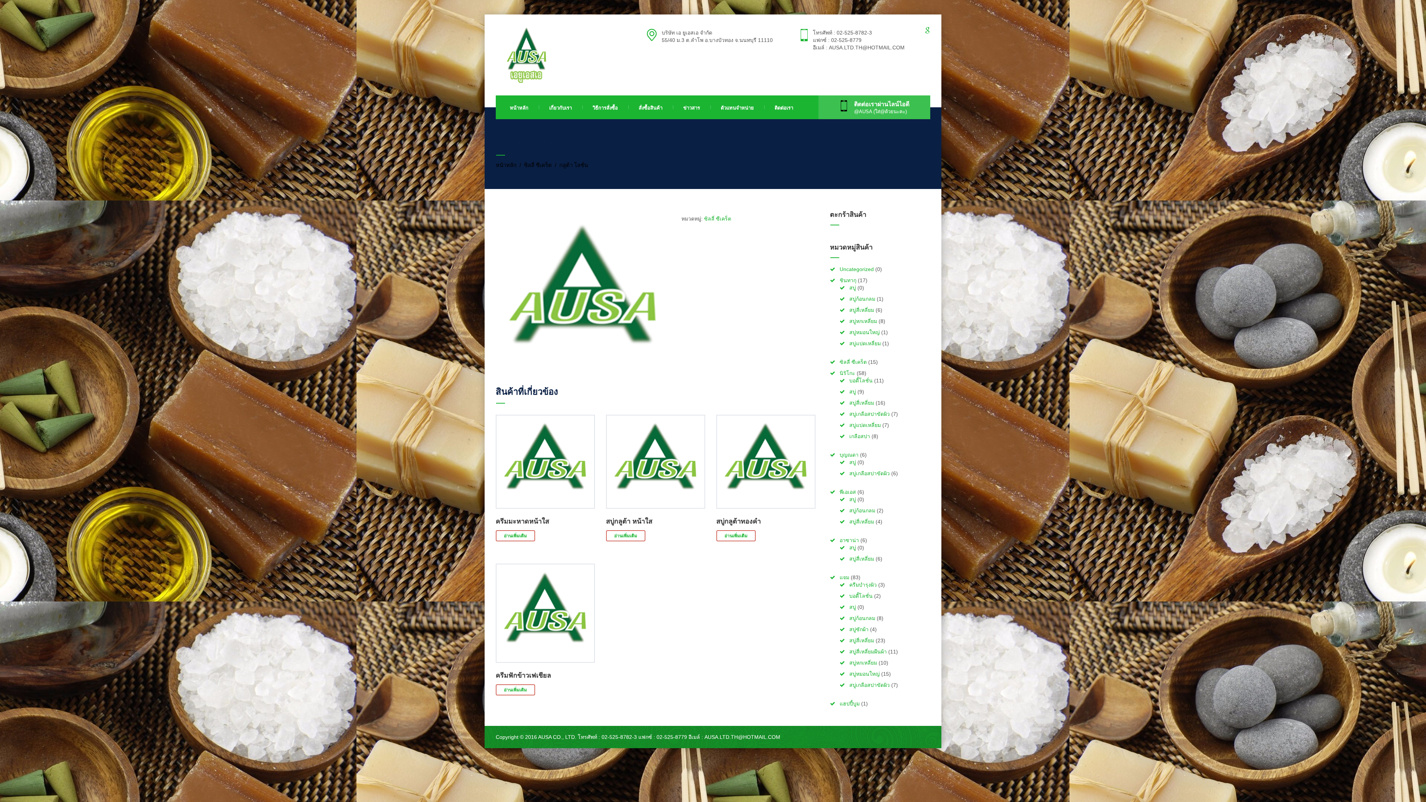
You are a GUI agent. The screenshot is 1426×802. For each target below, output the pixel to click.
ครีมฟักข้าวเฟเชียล (523, 675)
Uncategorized (857, 269)
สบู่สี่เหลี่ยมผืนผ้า (868, 652)
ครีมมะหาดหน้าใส (522, 521)
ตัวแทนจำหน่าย (737, 108)
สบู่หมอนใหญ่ (864, 332)
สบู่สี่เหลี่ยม (861, 310)
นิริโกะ (847, 373)
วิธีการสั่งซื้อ (605, 108)
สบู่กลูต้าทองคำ (738, 521)
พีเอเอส (848, 492)
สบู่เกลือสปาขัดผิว (869, 414)
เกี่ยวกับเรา (560, 108)
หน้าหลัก (519, 108)
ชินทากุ (848, 280)
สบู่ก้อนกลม (862, 299)
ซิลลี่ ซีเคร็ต (538, 165)
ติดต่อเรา (784, 108)
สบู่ (852, 288)
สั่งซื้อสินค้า (650, 108)
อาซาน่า (849, 540)
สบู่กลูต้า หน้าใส (629, 521)
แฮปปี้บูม (850, 704)
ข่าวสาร (691, 108)
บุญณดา (849, 455)
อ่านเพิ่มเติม (515, 535)
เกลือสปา (859, 436)
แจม (844, 577)
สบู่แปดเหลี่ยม (865, 343)
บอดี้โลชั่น (861, 381)
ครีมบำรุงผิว (863, 585)
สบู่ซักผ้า (859, 629)
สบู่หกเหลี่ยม (863, 321)
